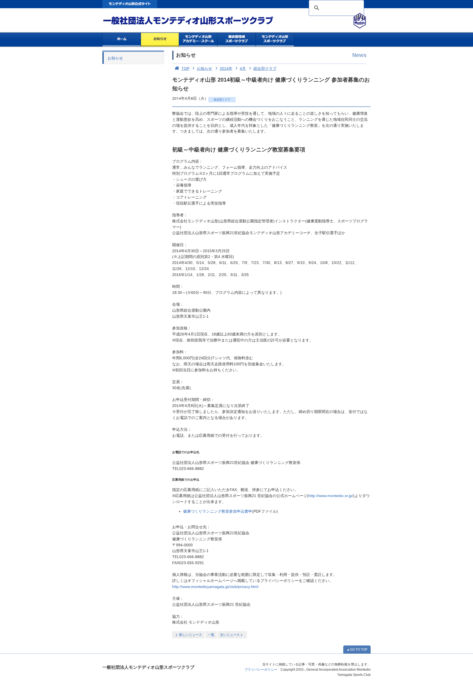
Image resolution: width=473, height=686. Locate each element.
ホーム (121, 40)
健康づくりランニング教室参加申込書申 (217, 511)
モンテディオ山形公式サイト (129, 4)
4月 (243, 68)
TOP (185, 68)
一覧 (211, 635)
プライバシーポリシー (260, 669)
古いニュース (230, 635)
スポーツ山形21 (275, 40)
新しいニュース (190, 635)
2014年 (226, 68)
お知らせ (160, 40)
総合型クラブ (264, 68)
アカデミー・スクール (198, 40)
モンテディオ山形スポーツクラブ (198, 20)
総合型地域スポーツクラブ (237, 40)
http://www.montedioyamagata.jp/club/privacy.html (215, 587)
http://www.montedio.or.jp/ (330, 496)
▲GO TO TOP (357, 649)
